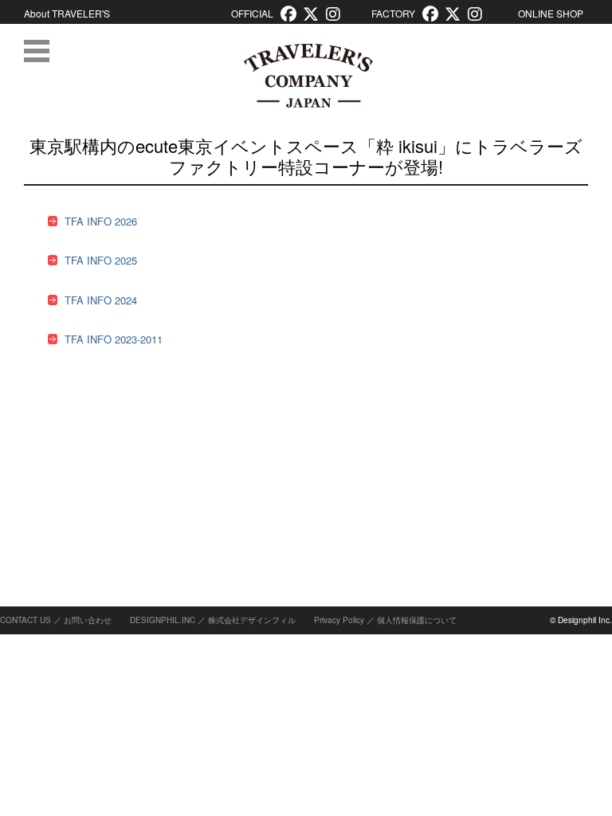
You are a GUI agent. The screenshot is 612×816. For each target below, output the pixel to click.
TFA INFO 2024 (101, 300)
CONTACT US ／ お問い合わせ (56, 620)
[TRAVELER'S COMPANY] (308, 76)
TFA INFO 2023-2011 (114, 339)
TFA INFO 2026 (101, 221)
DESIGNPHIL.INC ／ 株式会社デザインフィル (213, 620)
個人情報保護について (417, 620)
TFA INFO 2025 (101, 260)
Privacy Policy (339, 620)
